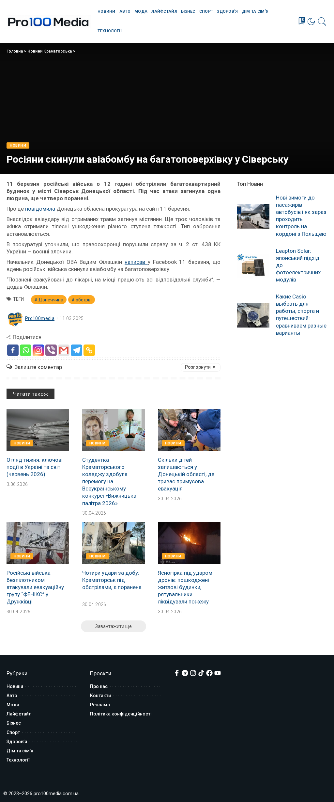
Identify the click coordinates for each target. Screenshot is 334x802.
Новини (18, 145)
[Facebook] (13, 350)
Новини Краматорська (49, 51)
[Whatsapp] (25, 350)
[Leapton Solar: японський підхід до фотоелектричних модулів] (253, 266)
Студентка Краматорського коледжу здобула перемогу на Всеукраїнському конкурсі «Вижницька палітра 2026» (109, 481)
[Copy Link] (89, 350)
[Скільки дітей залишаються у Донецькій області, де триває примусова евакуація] (189, 430)
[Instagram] (38, 350)
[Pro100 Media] (49, 21)
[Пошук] (322, 21)
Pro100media (39, 318)
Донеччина (50, 299)
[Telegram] (76, 350)
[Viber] (51, 350)
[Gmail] (63, 350)
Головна (15, 51)
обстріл (84, 299)
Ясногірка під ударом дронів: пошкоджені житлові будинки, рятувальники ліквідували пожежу (185, 587)
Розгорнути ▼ (200, 367)
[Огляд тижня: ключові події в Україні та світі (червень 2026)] (38, 430)
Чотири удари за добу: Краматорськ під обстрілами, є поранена (112, 579)
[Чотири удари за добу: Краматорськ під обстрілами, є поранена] (113, 543)
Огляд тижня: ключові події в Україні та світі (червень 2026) (35, 467)
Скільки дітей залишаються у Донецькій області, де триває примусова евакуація (186, 474)
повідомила (40, 208)
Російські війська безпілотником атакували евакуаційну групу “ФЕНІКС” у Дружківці (35, 587)
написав (136, 262)
